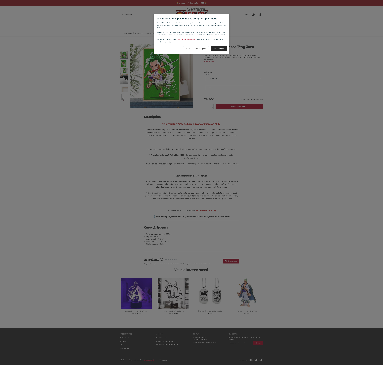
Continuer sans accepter (196, 49)
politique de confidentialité (186, 39)
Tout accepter (219, 49)
